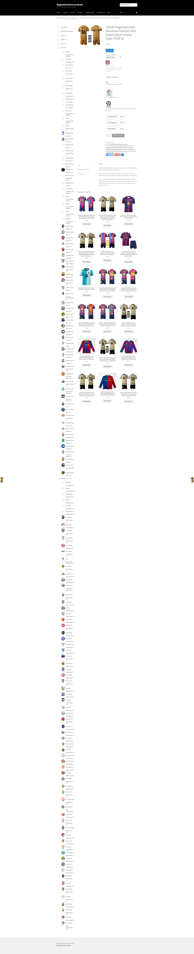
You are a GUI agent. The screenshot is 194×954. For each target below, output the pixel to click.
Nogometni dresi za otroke (70, 4)
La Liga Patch (113, 97)
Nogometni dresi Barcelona (72, 18)
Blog (108, 12)
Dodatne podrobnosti (83, 169)
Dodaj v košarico (118, 135)
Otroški (126, 144)
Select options (86, 224)
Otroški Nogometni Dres (124, 146)
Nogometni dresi (114, 146)
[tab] (86, 165)
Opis (79, 165)
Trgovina (65, 12)
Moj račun (79, 12)
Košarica (72, 12)
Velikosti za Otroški (111, 55)
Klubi (64, 18)
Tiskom (109, 65)
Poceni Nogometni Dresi (120, 147)
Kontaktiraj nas (101, 12)
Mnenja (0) (80, 174)
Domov (58, 12)
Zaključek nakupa (89, 12)
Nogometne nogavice (115, 84)
